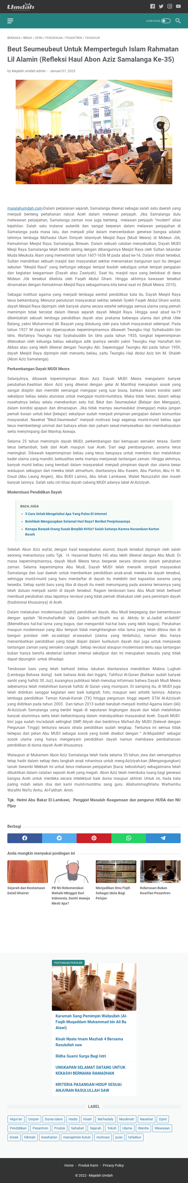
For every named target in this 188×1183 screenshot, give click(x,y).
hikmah (29, 1137)
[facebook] (24, 838)
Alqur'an (16, 1119)
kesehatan (49, 1137)
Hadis (73, 1119)
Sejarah (95, 1128)
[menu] (13, 21)
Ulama (127, 1128)
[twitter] (59, 838)
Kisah (87, 1119)
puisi (118, 1137)
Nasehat (146, 1119)
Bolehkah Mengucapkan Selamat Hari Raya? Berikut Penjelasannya (77, 521)
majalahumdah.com (24, 208)
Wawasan (162, 1128)
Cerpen (33, 1119)
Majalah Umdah (101, 1175)
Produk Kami (88, 1165)
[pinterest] (94, 838)
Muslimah (126, 1119)
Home (68, 1165)
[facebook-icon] (152, 7)
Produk (59, 1128)
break (14, 1137)
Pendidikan (18, 1128)
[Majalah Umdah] (23, 6)
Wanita (143, 1128)
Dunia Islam (54, 1119)
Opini (163, 1119)
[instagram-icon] (169, 7)
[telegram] (163, 838)
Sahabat (77, 1128)
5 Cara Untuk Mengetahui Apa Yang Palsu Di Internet (66, 514)
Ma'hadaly (105, 1119)
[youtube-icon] (178, 7)
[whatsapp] (128, 838)
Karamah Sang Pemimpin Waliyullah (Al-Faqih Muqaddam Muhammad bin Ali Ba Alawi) (91, 1022)
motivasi (102, 1137)
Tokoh (112, 1128)
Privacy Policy (113, 1165)
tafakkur (134, 1137)
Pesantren (40, 1128)
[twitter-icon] (161, 7)
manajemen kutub (77, 1137)
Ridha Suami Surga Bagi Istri (81, 1056)
